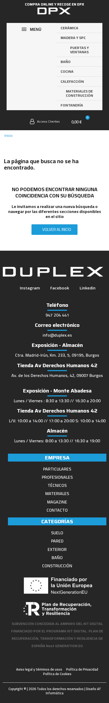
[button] (19, 122)
